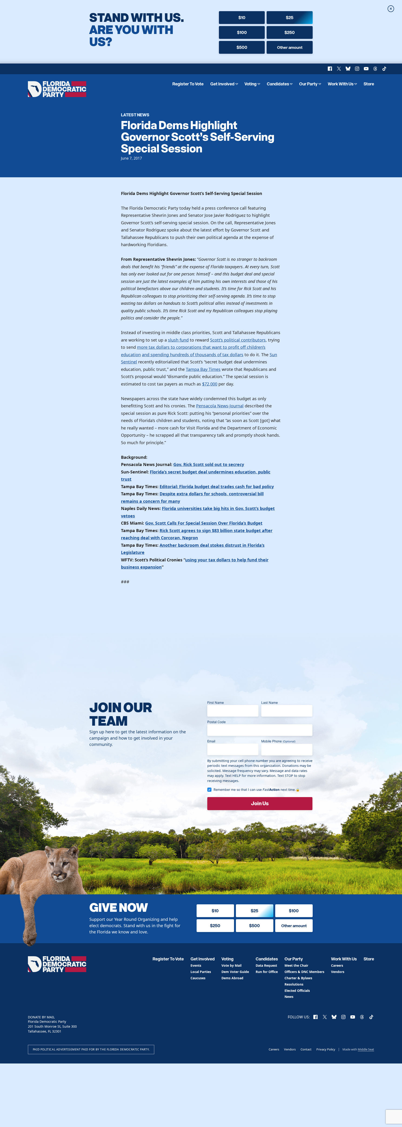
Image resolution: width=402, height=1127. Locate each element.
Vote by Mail (231, 966)
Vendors (337, 972)
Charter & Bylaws (298, 978)
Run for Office (267, 972)
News (289, 997)
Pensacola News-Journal (220, 406)
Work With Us (341, 84)
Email (211, 741)
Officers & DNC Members (304, 972)
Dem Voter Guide (235, 972)
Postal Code (216, 722)
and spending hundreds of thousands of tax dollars (192, 354)
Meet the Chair (296, 966)
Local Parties (201, 972)
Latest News (135, 114)
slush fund (178, 340)
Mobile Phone (278, 741)
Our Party (308, 84)
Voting (251, 84)
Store (369, 84)
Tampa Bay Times (203, 369)
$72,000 (209, 384)
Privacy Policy (325, 1049)
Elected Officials (297, 991)
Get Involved (222, 84)
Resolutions (294, 984)
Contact (306, 1049)
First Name (215, 702)
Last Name (269, 702)
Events (196, 966)
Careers (337, 966)
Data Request (266, 966)
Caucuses (198, 978)
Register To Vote (188, 84)
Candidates (278, 84)
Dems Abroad (232, 978)
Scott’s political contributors (238, 340)
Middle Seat (366, 1049)
